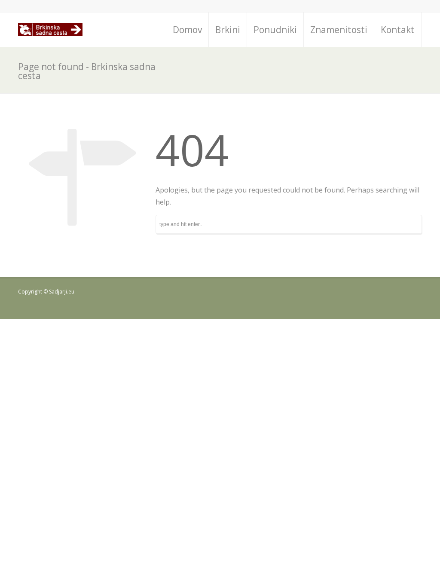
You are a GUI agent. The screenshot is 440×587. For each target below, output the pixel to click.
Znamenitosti (338, 30)
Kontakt (398, 30)
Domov (187, 30)
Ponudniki (275, 30)
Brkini (227, 30)
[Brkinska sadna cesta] (50, 30)
